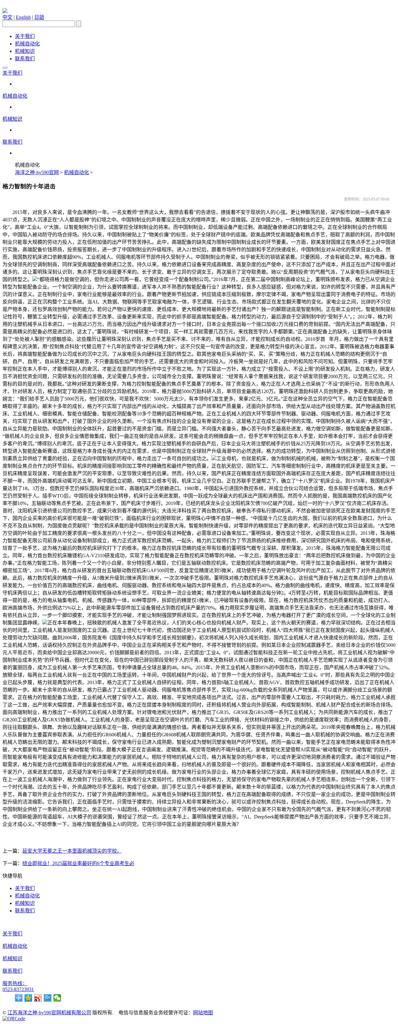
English (23, 17)
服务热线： (14, 983)
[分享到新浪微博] (38, 998)
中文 (7, 17)
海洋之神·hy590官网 (37, 172)
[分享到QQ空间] (28, 998)
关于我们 (25, 36)
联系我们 (25, 58)
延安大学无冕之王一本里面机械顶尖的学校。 (72, 851)
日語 (39, 17)
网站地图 (203, 1012)
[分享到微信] (57, 998)
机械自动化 (27, 43)
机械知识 (25, 51)
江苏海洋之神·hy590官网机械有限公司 (49, 1012)
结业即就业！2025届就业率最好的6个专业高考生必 (78, 863)
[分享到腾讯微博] (48, 998)
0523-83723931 (18, 989)
